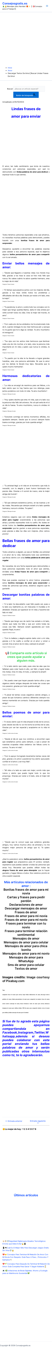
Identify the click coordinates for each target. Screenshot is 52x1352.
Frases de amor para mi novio (26, 919)
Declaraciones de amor (26, 904)
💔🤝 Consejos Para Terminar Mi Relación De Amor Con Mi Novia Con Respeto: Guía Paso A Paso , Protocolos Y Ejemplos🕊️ (25, 1257)
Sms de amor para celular (26, 965)
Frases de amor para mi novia (26, 916)
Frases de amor (26, 912)
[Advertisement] (26, 39)
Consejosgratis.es (14, 3)
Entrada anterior (13, 1121)
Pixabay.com (15, 981)
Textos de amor (26, 968)
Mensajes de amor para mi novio (26, 953)
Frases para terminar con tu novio (26, 925)
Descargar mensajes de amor (26, 908)
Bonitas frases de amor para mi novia (26, 891)
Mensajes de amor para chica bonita (26, 948)
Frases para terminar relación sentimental (26, 933)
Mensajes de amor (26, 938)
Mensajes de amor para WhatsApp (26, 959)
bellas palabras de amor (26, 1045)
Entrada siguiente (38, 1122)
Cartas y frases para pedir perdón (26, 899)
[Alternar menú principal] (47, 5)
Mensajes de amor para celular (26, 942)
